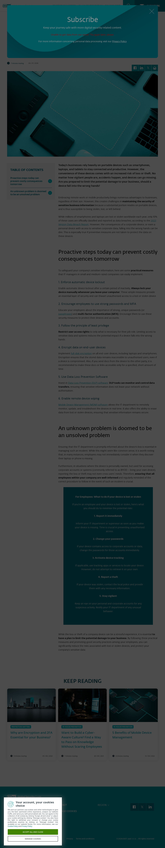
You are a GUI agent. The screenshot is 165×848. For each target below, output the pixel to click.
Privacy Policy (119, 41)
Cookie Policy (13, 826)
